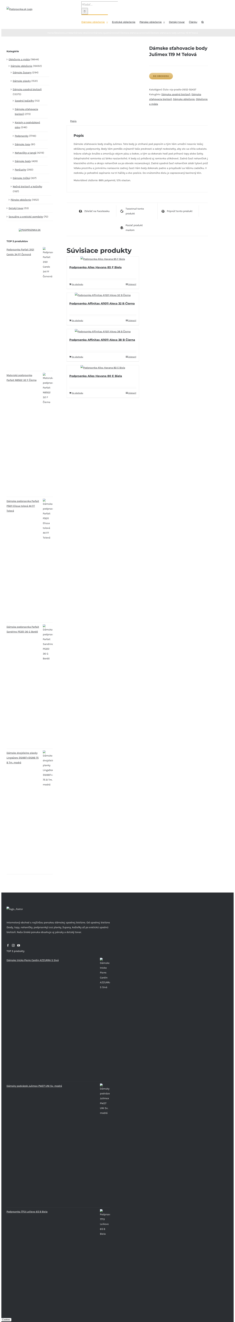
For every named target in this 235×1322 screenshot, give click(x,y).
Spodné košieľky (24, 100)
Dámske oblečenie (184, 99)
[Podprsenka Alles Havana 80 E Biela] (103, 367)
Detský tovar (16, 208)
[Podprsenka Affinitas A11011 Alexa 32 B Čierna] (103, 295)
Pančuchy (20, 169)
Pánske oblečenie (21, 199)
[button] (202, 21)
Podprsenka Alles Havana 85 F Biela (95, 267)
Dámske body (23, 161)
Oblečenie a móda (19, 59)
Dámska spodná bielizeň (175, 94)
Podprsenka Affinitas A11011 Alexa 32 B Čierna (102, 303)
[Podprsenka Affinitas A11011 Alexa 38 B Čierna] (103, 331)
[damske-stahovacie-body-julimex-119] (105, 47)
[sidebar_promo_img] (30, 229)
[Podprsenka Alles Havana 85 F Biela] (103, 259)
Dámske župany (22, 72)
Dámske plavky (22, 80)
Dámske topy (22, 144)
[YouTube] (18, 945)
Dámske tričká (21, 178)
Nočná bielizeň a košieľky (27, 186)
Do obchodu (161, 76)
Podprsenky (21, 135)
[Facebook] (8, 945)
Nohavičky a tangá (25, 152)
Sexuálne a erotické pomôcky (26, 216)
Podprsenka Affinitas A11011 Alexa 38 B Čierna (102, 339)
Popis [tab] (73, 121)
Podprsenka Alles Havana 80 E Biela (95, 376)
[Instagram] (13, 945)
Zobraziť (132, 284)
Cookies (6, 1319)
